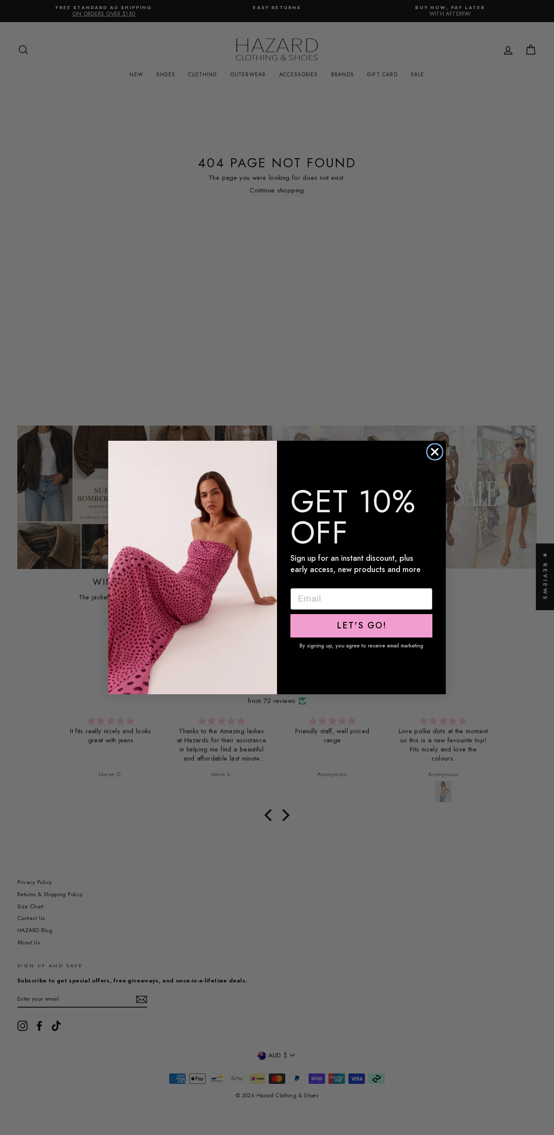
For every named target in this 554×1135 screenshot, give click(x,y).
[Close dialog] (434, 451)
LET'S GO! (362, 625)
